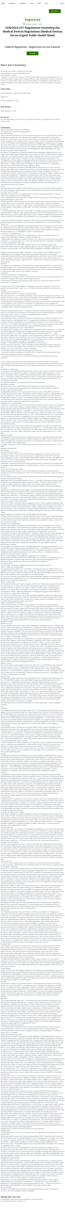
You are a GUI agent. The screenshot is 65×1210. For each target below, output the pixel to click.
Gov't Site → (55, 11)
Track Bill (32, 53)
